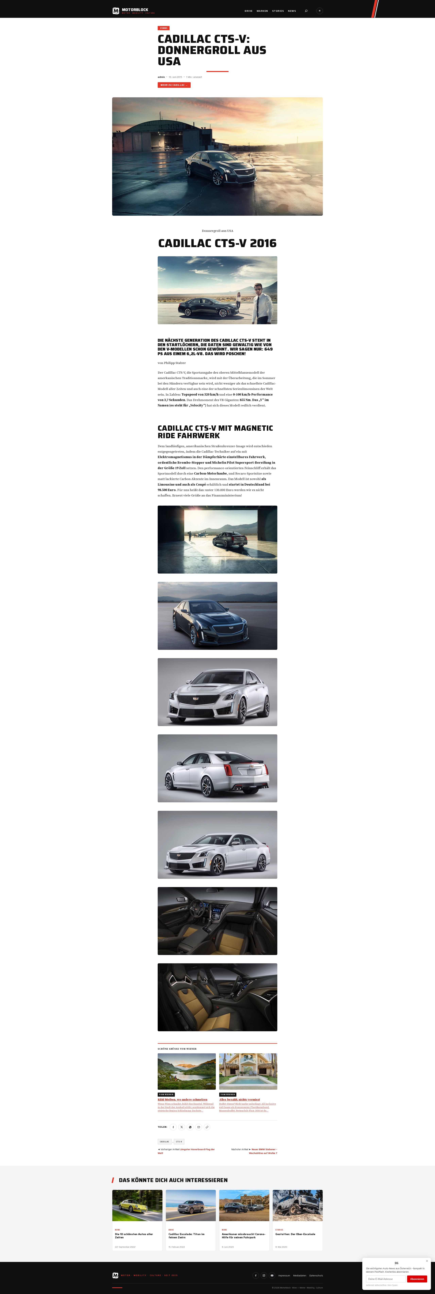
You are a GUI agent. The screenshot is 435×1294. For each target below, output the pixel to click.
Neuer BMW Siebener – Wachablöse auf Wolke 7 (263, 1151)
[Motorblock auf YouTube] (272, 1275)
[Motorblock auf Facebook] (256, 1275)
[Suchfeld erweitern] (306, 10)
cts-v (179, 1141)
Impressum (284, 1275)
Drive (171, 1229)
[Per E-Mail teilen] (198, 1127)
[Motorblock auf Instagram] (264, 1275)
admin (161, 77)
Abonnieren (417, 1279)
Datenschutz (316, 1275)
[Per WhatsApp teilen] (190, 1127)
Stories (163, 28)
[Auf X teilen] (181, 1127)
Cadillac (178, 85)
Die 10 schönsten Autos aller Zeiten (134, 1236)
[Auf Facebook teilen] (173, 1127)
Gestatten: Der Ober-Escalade (295, 1234)
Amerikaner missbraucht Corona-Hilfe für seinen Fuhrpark (243, 1236)
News (117, 1229)
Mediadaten (299, 1275)
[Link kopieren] (207, 1127)
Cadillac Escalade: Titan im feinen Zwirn (186, 1236)
